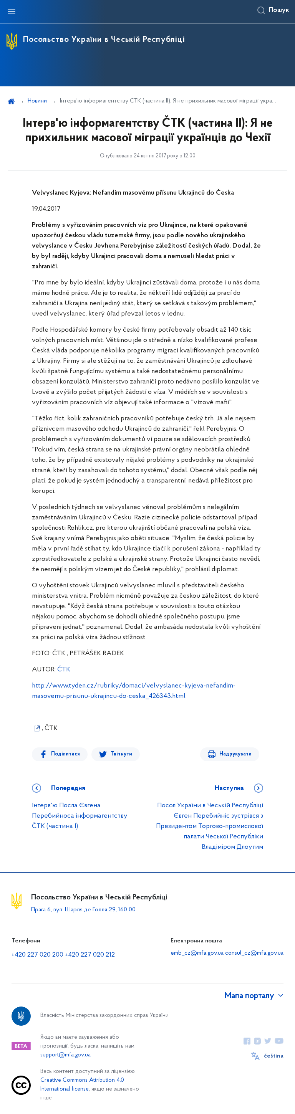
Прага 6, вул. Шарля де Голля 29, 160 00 (83, 910)
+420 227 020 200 (37, 955)
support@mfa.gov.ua (65, 1055)
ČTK (63, 669)
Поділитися (65, 754)
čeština (273, 1056)
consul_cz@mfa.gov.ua (254, 953)
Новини (37, 101)
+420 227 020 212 (90, 955)
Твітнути (121, 754)
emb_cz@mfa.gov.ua (197, 953)
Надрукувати (235, 754)
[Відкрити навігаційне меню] (11, 11)
